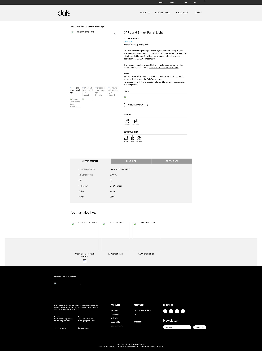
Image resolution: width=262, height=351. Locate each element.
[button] (115, 34)
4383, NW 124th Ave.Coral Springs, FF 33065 (86, 319)
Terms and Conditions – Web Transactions (150, 346)
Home (72, 26)
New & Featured (162, 13)
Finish (126, 91)
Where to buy (182, 13)
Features (131, 161)
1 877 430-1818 (60, 328)
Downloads (172, 161)
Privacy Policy (103, 346)
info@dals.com (83, 328)
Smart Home (80, 26)
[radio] (125, 97)
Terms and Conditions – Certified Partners (122, 346)
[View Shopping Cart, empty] (202, 2)
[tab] (90, 161)
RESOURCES (139, 305)
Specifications (90, 161)
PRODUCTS (115, 305)
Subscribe (200, 327)
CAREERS (137, 322)
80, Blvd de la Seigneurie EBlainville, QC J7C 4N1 (63, 319)
